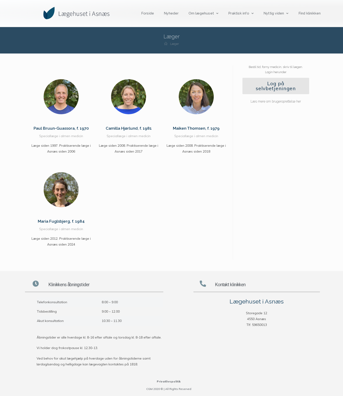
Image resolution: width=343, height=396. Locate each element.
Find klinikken (309, 13)
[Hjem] (165, 44)
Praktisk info (238, 13)
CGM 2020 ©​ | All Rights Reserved (168, 389)
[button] (275, 86)
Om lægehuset (201, 13)
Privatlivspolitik (169, 381)
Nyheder (171, 13)
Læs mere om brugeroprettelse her (276, 101)
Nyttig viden (273, 13)
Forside (147, 13)
